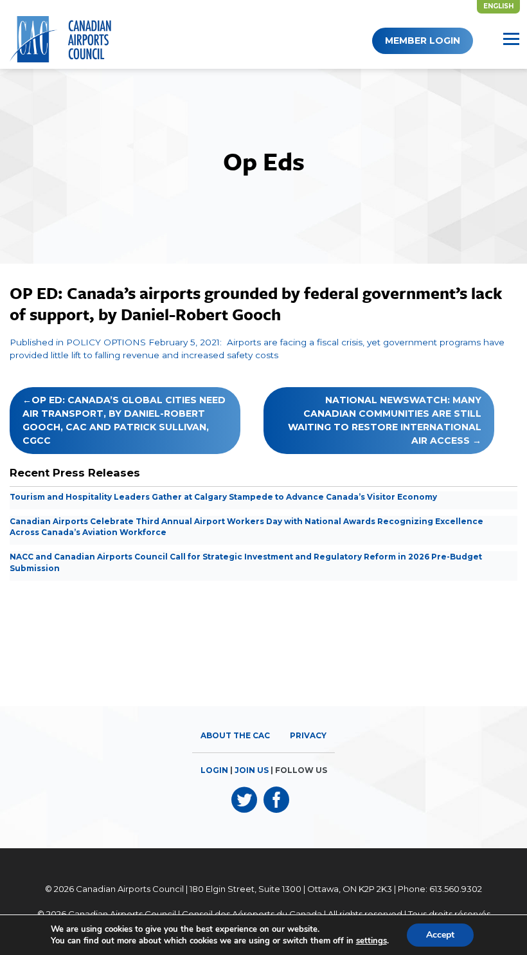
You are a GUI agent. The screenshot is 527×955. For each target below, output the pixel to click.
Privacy (308, 735)
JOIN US (252, 770)
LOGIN (214, 770)
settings (371, 941)
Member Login (422, 40)
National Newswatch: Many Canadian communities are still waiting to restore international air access (384, 420)
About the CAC (235, 735)
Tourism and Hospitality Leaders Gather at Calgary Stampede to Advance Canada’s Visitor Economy (223, 497)
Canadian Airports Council (130, 889)
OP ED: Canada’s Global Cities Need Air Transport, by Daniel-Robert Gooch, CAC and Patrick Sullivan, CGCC (124, 420)
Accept (440, 935)
